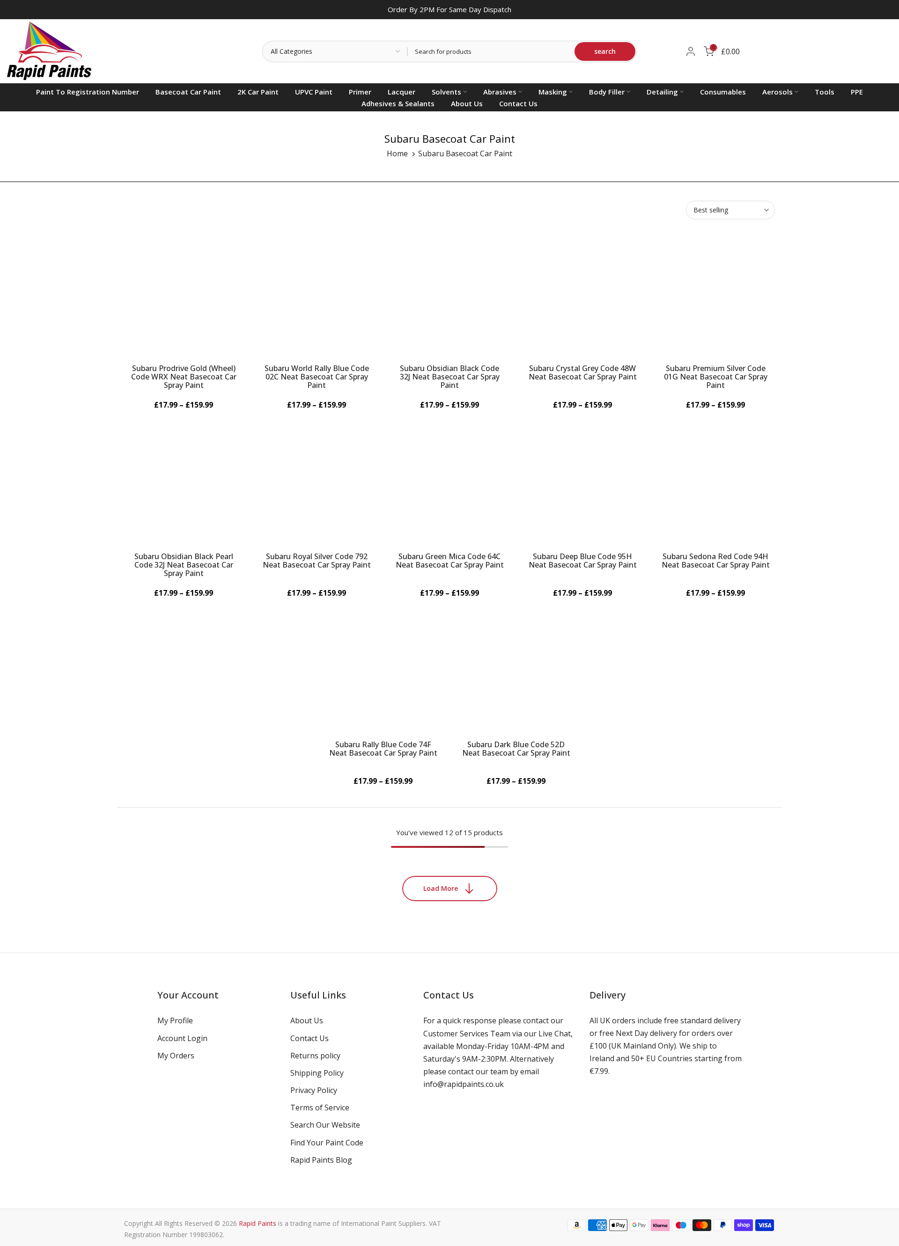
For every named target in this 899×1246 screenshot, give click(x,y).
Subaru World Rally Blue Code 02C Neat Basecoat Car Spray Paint (317, 376)
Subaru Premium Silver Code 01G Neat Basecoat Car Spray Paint (715, 376)
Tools (824, 91)
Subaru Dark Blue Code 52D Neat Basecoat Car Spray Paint (516, 748)
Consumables (723, 91)
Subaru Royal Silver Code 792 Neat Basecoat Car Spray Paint (317, 560)
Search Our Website (325, 1125)
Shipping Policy (317, 1073)
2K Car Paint (258, 91)
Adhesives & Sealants (398, 103)
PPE (857, 91)
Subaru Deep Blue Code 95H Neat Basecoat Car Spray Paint (583, 560)
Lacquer (401, 91)
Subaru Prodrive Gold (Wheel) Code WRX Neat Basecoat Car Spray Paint (183, 376)
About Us (467, 103)
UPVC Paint (313, 91)
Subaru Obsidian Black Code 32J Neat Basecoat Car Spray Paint (450, 376)
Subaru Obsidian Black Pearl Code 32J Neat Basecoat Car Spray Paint (183, 564)
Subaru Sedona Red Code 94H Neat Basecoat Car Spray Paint (716, 560)
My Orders (175, 1055)
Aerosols (777, 91)
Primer (360, 91)
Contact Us (518, 103)
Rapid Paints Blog (321, 1160)
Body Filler (607, 91)
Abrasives (499, 91)
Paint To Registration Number (87, 91)
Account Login (182, 1038)
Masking (552, 91)
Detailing (662, 91)
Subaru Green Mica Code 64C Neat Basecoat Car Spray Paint (450, 560)
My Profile (175, 1020)
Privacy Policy (313, 1090)
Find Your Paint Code (326, 1142)
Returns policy (315, 1055)
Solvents (446, 91)
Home (397, 153)
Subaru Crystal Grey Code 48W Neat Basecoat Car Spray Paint (583, 372)
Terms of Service (319, 1107)
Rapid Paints (257, 1223)
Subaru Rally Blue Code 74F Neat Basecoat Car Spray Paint (383, 748)
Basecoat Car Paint (188, 91)
